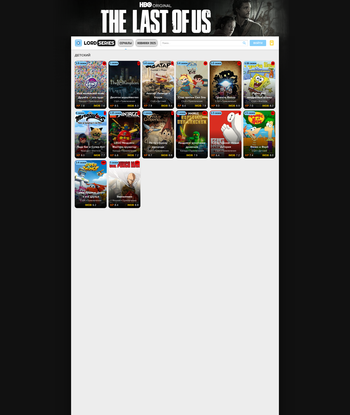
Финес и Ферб (259, 146)
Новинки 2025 (146, 43)
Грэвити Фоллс (226, 97)
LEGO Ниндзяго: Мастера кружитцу (124, 144)
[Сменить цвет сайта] (271, 43)
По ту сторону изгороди (158, 144)
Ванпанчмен (124, 196)
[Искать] (244, 43)
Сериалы (126, 43)
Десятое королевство (124, 97)
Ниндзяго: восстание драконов (191, 144)
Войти (257, 43)
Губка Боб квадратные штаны (259, 95)
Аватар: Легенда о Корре (158, 95)
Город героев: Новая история (225, 144)
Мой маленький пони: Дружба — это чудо (91, 95)
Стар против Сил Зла (192, 97)
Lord (99, 43)
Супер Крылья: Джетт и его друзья (91, 194)
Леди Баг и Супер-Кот (91, 146)
